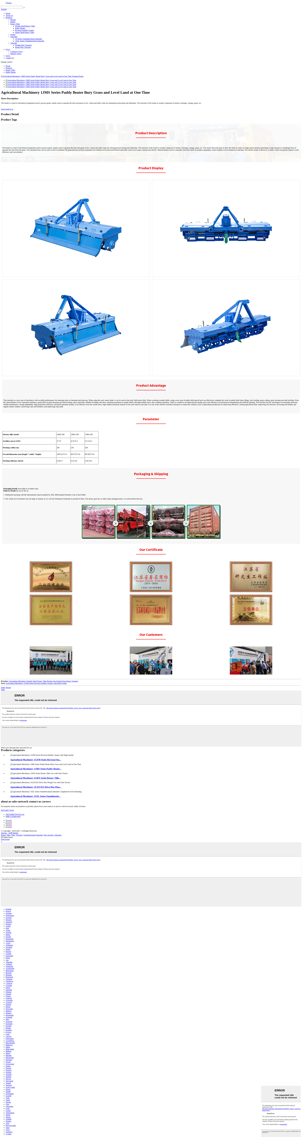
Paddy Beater (20, 28)
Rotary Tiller (15, 24)
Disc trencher (48, 835)
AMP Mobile (13, 833)
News (8, 49)
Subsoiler (13, 37)
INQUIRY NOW (7, 810)
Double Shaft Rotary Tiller (25, 26)
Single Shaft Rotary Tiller (24, 32)
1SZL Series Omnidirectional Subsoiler (29, 41)
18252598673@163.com (15, 814)
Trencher (13, 43)
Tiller (3, 690)
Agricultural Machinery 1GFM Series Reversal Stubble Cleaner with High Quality (36, 683)
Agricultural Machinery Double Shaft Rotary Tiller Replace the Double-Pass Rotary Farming (43, 681)
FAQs (8, 56)
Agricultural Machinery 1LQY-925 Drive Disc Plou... (35, 787)
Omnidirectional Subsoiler (33, 835)
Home (8, 13)
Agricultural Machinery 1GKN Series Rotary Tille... (35, 778)
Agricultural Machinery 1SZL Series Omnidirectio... (35, 796)
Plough (13, 20)
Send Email (5, 839)
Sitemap (4, 833)
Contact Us (10, 58)
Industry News (15, 54)
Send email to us (7, 109)
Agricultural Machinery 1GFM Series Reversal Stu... (35, 759)
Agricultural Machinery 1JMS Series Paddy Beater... (35, 769)
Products (9, 18)
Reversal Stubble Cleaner (24, 30)
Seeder (12, 35)
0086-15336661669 (13, 817)
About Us (9, 15)
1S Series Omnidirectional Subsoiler (28, 39)
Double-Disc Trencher (23, 45)
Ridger (12, 22)
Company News (16, 52)
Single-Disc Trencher (23, 47)
